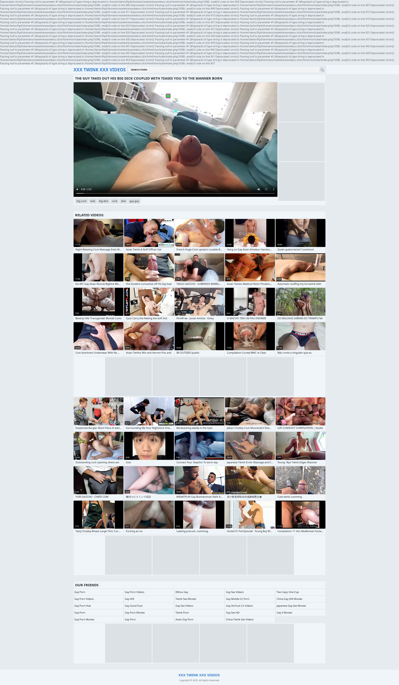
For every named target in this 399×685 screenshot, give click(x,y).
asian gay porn (184, 619)
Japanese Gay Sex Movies (291, 605)
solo (92, 201)
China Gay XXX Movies (289, 599)
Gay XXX (129, 599)
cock (114, 201)
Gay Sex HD (233, 612)
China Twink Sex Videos (240, 619)
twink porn (182, 612)
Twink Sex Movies (185, 599)
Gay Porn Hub (82, 605)
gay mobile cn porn (237, 599)
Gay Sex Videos (184, 605)
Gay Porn (79, 592)
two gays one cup (288, 592)
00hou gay (181, 592)
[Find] (322, 69)
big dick (103, 201)
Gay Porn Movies (84, 619)
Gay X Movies (284, 612)
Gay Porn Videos (84, 599)
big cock (82, 201)
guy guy (134, 201)
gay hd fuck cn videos (239, 605)
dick (123, 201)
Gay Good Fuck (134, 605)
